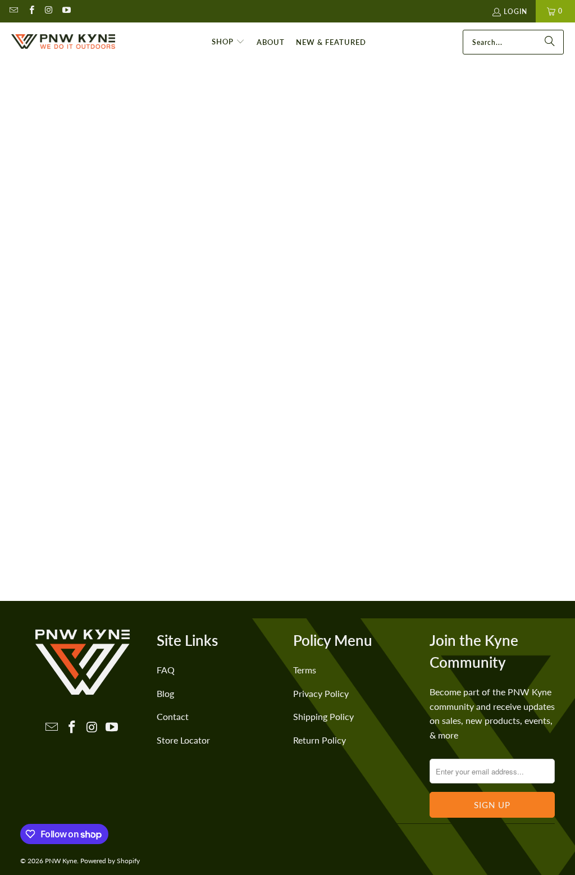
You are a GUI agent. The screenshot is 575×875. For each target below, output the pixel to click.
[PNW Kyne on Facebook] (30, 11)
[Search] (550, 42)
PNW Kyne (61, 860)
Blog (165, 693)
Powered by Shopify (110, 860)
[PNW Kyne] (63, 42)
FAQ (166, 669)
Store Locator (183, 740)
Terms (304, 669)
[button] (228, 42)
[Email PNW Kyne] (13, 11)
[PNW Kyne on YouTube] (66, 11)
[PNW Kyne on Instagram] (48, 11)
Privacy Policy (321, 693)
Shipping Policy (323, 716)
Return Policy (319, 740)
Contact (173, 716)
